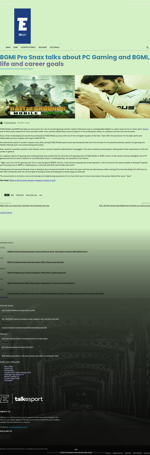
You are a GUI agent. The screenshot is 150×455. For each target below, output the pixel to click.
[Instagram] (8, 437)
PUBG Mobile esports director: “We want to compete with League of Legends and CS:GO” (30, 356)
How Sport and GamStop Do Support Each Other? (17, 347)
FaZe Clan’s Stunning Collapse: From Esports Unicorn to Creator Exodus (25, 338)
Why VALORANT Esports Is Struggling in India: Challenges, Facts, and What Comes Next (30, 319)
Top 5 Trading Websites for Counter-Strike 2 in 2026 (18, 310)
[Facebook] (2, 437)
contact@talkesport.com (18, 427)
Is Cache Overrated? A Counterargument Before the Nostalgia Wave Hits (24, 327)
